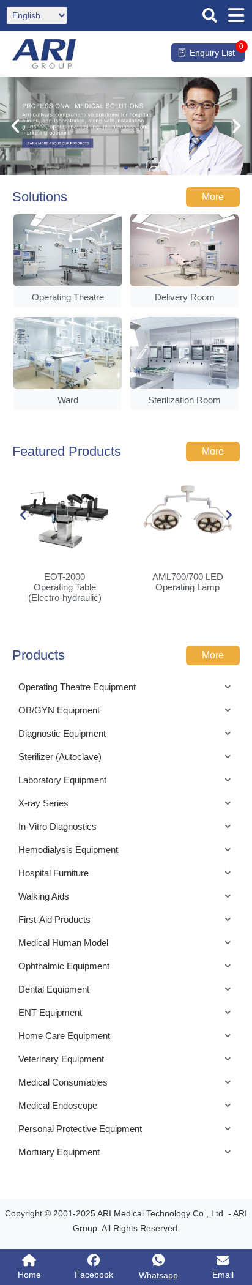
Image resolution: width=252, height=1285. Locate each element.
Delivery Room (185, 297)
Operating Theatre (68, 297)
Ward (67, 400)
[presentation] (23, 515)
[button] (210, 15)
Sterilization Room (184, 400)
